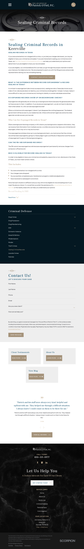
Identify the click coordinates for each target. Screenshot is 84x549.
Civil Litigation (42, 511)
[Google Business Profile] (42, 463)
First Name (12, 283)
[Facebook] (38, 463)
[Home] (41, 4)
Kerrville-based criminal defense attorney (29, 61)
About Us (42, 496)
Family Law (42, 500)
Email (10, 300)
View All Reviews (40, 434)
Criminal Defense (42, 504)
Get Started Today (40, 483)
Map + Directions (42, 527)
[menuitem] (40, 217)
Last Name (11, 289)
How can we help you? (15, 312)
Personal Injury (42, 507)
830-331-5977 (42, 457)
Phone (10, 295)
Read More (16, 358)
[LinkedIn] (46, 463)
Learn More (51, 358)
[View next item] (44, 428)
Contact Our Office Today (42, 77)
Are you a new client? (15, 306)
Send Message (16, 335)
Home (42, 493)
